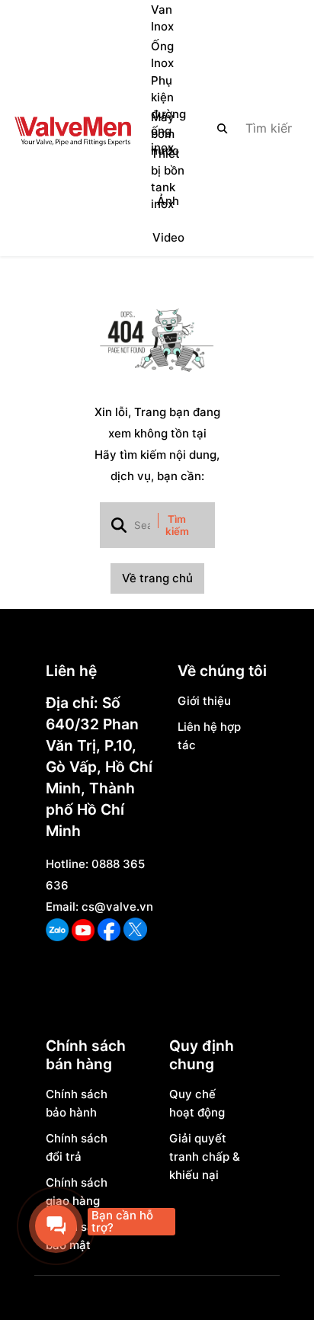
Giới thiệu (204, 701)
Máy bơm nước (165, 134)
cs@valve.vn (117, 906)
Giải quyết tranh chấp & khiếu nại (204, 1156)
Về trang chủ (157, 578)
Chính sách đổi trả (76, 1147)
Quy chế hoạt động (197, 1103)
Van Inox (162, 18)
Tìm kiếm (177, 525)
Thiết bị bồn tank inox (167, 179)
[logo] (72, 128)
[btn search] (222, 128)
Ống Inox (162, 54)
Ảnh (168, 201)
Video (168, 237)
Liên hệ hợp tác (209, 735)
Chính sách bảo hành (76, 1103)
